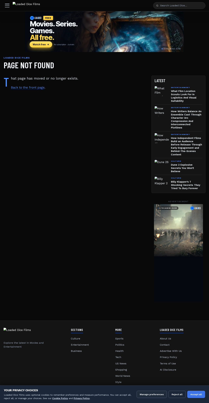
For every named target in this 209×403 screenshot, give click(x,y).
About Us (165, 338)
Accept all (196, 394)
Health (119, 351)
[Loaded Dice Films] (26, 5)
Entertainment (80, 344)
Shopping (121, 369)
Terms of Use (168, 363)
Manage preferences (152, 394)
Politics (119, 344)
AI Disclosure (168, 369)
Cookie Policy (60, 398)
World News (122, 375)
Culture (75, 338)
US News (120, 363)
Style (118, 382)
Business (76, 351)
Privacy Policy (168, 357)
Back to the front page (28, 87)
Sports (119, 338)
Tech (118, 357)
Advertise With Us (171, 351)
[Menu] (7, 5)
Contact (164, 344)
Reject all (177, 394)
